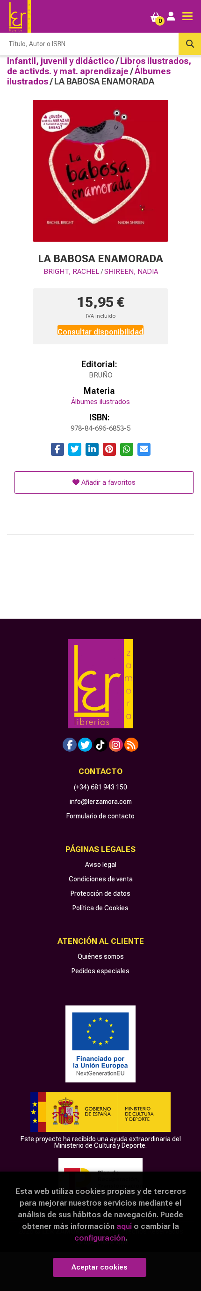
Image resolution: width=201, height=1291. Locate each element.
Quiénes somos (101, 956)
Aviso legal (100, 864)
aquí (124, 1226)
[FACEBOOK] (70, 745)
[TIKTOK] (100, 745)
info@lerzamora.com (101, 801)
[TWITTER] (85, 745)
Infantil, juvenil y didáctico (61, 61)
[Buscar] (190, 44)
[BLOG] (131, 745)
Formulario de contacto (100, 816)
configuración (99, 1237)
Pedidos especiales (100, 971)
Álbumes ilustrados (100, 402)
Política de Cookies (100, 908)
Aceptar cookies (100, 1267)
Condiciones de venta (101, 879)
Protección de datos (100, 893)
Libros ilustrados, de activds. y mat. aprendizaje (99, 66)
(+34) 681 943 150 (100, 787)
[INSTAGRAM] (116, 745)
